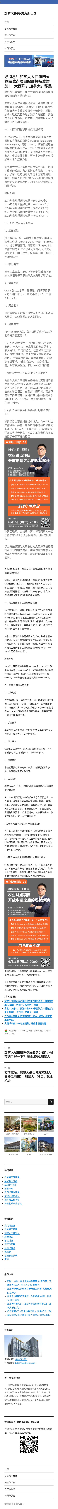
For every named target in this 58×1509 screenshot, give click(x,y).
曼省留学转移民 (12, 1177)
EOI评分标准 (10, 1184)
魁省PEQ (8, 1188)
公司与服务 (9, 48)
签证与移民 (9, 1244)
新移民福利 (9, 1248)
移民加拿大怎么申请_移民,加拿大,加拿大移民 (28, 1315)
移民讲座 (8, 1240)
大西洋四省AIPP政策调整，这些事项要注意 (25, 1023)
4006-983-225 (21, 1359)
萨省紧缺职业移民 (13, 1203)
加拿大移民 (38, 1030)
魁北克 (7, 1251)
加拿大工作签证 (12, 1199)
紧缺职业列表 (10, 1181)
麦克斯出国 (13, 1030)
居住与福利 (9, 41)
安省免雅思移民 (12, 1196)
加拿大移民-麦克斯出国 (20, 13)
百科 (6, 1259)
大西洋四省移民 (12, 1192)
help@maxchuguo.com (25, 1362)
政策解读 (8, 1236)
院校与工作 (9, 35)
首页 (6, 22)
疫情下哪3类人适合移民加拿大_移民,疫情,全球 (29, 1311)
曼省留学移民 (10, 28)
